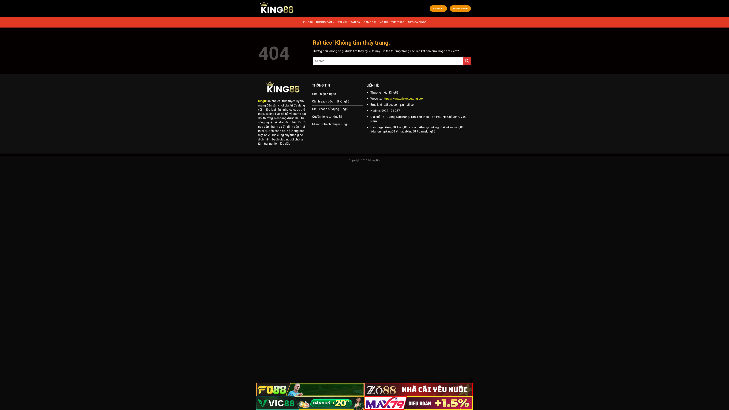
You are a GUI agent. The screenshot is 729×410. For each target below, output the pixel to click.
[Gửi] (467, 61)
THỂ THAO (397, 22)
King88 (262, 101)
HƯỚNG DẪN (324, 22)
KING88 (308, 22)
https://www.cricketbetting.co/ (403, 98)
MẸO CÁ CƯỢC (417, 22)
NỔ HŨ (383, 22)
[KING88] (277, 9)
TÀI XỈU (342, 22)
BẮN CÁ (355, 22)
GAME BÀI (370, 22)
